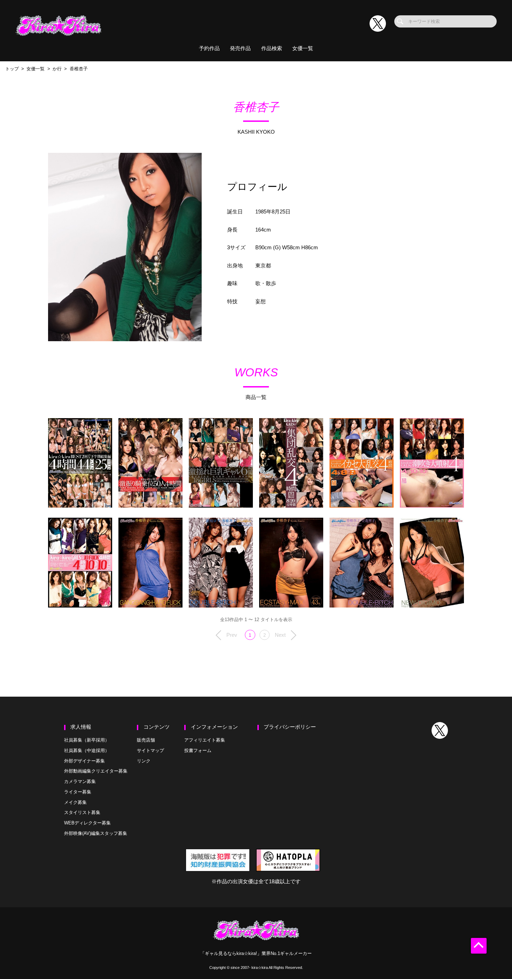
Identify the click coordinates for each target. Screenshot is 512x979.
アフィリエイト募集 (204, 740)
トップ (12, 68)
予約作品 (209, 48)
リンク (143, 760)
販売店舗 (146, 740)
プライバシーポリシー (290, 727)
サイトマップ (150, 750)
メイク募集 (75, 802)
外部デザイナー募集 (84, 760)
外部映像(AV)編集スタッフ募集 (95, 833)
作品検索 (271, 48)
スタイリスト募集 (82, 812)
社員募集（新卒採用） (86, 740)
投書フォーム (197, 750)
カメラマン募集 (80, 781)
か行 (57, 68)
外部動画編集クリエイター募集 (95, 771)
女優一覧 (302, 48)
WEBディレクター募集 (87, 822)
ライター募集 (77, 791)
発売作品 (240, 48)
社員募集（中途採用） (86, 750)
